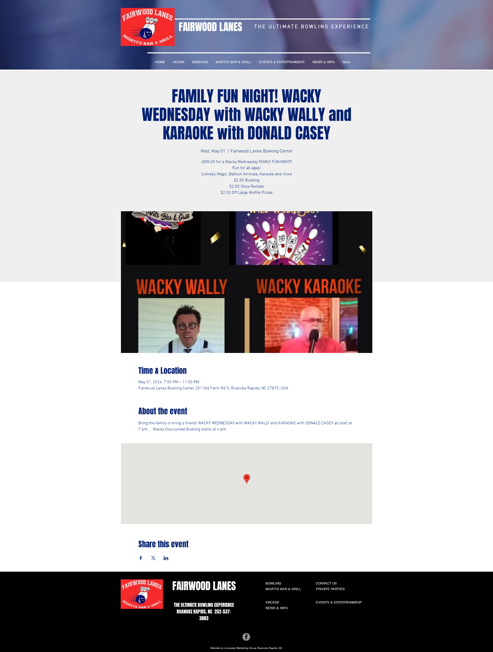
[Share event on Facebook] (140, 558)
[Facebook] (246, 637)
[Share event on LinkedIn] (166, 558)
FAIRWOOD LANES (210, 26)
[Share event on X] (153, 558)
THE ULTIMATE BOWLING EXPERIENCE (204, 605)
